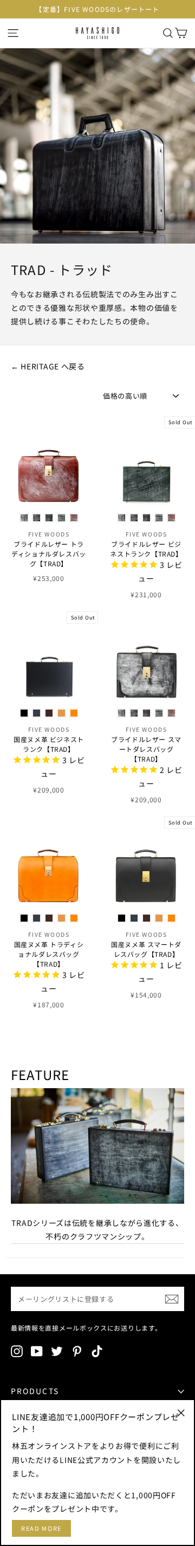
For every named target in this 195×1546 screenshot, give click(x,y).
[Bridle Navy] (36, 518)
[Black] (24, 713)
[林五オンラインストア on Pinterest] (77, 1351)
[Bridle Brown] (74, 518)
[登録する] (172, 1299)
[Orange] (74, 713)
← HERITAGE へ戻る (48, 366)
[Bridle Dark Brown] (49, 518)
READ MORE (41, 1528)
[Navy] (36, 713)
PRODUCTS (35, 1390)
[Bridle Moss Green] (61, 518)
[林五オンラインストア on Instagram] (17, 1351)
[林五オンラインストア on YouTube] (37, 1351)
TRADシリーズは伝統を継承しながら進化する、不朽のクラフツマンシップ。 (97, 1229)
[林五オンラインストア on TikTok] (97, 1351)
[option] (97, 9)
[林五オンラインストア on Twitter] (57, 1351)
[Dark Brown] (49, 713)
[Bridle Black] (24, 518)
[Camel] (61, 713)
